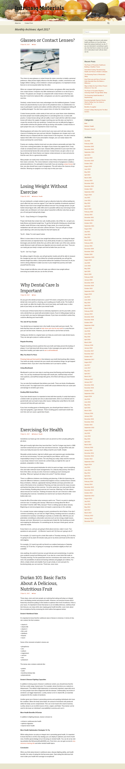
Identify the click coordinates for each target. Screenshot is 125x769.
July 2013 (87, 501)
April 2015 (87, 441)
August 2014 (88, 464)
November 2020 (89, 251)
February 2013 (88, 515)
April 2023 (87, 175)
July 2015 (87, 433)
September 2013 (89, 495)
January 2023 (88, 180)
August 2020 (88, 260)
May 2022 (87, 203)
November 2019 (89, 285)
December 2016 (89, 385)
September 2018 (89, 325)
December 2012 (89, 521)
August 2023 (88, 166)
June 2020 (87, 265)
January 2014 (88, 484)
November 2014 (89, 456)
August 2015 (88, 430)
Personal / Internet (89, 129)
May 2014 (87, 473)
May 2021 (87, 237)
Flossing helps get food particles (30, 359)
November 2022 (89, 186)
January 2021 (88, 246)
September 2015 (89, 427)
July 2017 (87, 365)
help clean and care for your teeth (52, 328)
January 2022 (88, 214)
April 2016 (87, 407)
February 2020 (88, 277)
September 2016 (89, 393)
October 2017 (88, 356)
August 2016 (88, 396)
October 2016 (88, 390)
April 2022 (87, 206)
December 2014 (89, 453)
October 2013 (88, 493)
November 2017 (89, 353)
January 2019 (88, 314)
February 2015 (88, 447)
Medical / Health (38, 196)
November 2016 (89, 388)
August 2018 (88, 328)
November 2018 (89, 319)
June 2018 (87, 334)
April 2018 (87, 339)
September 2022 (89, 192)
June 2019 (87, 300)
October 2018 (88, 322)
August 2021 (88, 229)
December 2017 (89, 351)
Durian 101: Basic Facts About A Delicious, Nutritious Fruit (43, 583)
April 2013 (87, 510)
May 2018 (87, 336)
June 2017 (87, 368)
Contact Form (29, 23)
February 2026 (88, 143)
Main (34, 44)
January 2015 (88, 450)
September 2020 (89, 257)
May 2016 (87, 405)
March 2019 (87, 308)
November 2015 (89, 422)
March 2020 (87, 274)
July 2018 (87, 331)
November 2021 (89, 220)
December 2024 (89, 149)
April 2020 (87, 271)
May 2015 (87, 439)
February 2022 (88, 211)
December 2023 (89, 160)
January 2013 (88, 518)
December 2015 (89, 419)
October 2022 (88, 189)
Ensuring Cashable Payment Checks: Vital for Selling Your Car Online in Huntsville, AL (95, 102)
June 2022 (87, 200)
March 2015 (87, 444)
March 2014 (87, 478)
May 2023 (87, 172)
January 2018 (88, 348)
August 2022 (88, 194)
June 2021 (87, 234)
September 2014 (89, 461)
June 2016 (87, 402)
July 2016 (87, 399)
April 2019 (87, 305)
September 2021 (89, 226)
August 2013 (88, 498)
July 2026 (87, 141)
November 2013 (89, 490)
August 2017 (88, 362)
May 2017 (87, 370)
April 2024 (87, 155)
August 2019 (88, 294)
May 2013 (87, 507)
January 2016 (88, 416)
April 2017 (87, 373)
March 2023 (87, 177)
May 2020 (87, 268)
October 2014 (88, 459)
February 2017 (88, 379)
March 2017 (87, 376)
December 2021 (89, 217)
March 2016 (87, 410)
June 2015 (87, 436)
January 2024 (88, 158)
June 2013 (87, 504)
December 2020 (89, 248)
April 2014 (87, 476)
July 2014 (87, 467)
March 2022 (87, 209)
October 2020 (88, 254)
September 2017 (89, 359)
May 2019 (87, 302)
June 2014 (87, 470)
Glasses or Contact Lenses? (47, 40)
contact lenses (68, 164)
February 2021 (88, 243)
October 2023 (88, 163)
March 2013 (87, 512)
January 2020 (88, 280)
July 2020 (87, 263)
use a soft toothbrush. (51, 350)
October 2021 (88, 223)
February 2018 (88, 345)
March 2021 (87, 240)
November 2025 (89, 146)
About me (18, 23)
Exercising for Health (41, 429)
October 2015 (88, 424)
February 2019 (88, 311)
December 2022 (89, 183)
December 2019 (89, 282)
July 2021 (87, 231)
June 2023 (87, 169)
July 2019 (87, 297)
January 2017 (88, 382)
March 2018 (87, 342)
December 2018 (89, 317)
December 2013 (89, 487)
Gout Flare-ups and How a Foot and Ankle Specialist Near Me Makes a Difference (94, 81)
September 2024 (89, 152)
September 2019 (89, 291)
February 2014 (88, 481)
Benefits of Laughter (90, 107)
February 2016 (88, 413)
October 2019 (88, 288)
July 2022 (87, 197)
